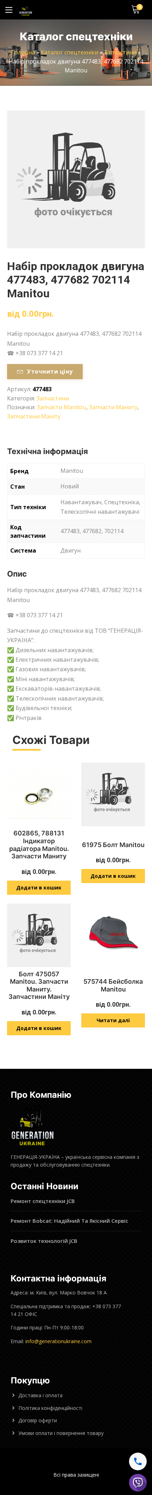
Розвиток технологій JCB (44, 1240)
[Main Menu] (8, 10)
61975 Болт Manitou (113, 844)
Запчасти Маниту (113, 407)
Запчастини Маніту (33, 416)
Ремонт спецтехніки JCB (43, 1200)
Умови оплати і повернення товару (61, 1433)
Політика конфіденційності (50, 1408)
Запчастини (120, 52)
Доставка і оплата (40, 1395)
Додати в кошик (39, 887)
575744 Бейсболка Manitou (113, 985)
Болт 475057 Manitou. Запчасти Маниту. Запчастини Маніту (39, 985)
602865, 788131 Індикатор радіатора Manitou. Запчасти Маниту (39, 844)
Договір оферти (37, 1420)
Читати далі (113, 1020)
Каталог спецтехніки (69, 52)
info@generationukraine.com (58, 1341)
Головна (23, 52)
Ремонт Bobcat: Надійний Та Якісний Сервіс (69, 1220)
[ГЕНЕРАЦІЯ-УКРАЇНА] (25, 10)
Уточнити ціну (49, 371)
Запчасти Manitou (61, 407)
